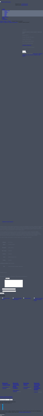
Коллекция (6, 22)
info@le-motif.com (24, 5)
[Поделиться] (2, 414)
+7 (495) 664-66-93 (24, 3)
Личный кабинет (4, 19)
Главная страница (3, 21)
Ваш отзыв (2, 287)
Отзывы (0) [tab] (11, 221)
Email (1, 291)
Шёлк (39, 54)
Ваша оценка (3, 278)
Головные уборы (7, 10)
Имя (1, 289)
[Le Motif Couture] (5, 1)
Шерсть (23, 55)
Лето (29, 54)
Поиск (11, 399)
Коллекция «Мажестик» (13, 22)
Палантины (36, 54)
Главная (1, 22)
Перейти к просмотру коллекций (6, 396)
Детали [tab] (7, 221)
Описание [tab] (4, 221)
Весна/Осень (35, 53)
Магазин (3, 9)
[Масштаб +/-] (0, 414)
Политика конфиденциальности (25, 412)
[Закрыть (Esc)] (3, 414)
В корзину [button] (8, 388)
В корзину (24, 52)
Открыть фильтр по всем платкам (6, 397)
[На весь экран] (1, 414)
